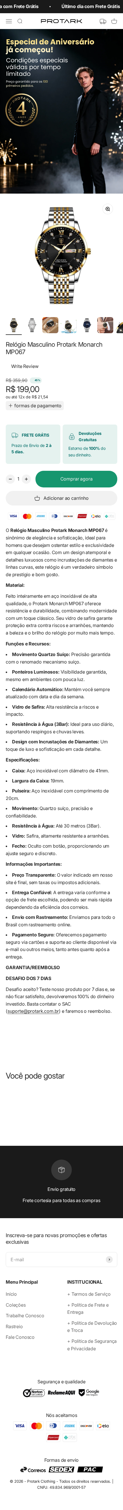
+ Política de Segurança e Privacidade (92, 1344)
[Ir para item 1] (14, 326)
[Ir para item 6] (105, 326)
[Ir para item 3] (50, 326)
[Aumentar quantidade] (26, 479)
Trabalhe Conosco (25, 1315)
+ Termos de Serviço (89, 1294)
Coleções (16, 1305)
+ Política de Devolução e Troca (92, 1326)
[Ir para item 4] (69, 326)
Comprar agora (76, 479)
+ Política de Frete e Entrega (88, 1308)
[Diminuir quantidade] (10, 479)
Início (11, 1294)
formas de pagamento (37, 405)
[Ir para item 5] (87, 326)
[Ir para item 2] (32, 326)
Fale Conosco (20, 1337)
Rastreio (14, 1326)
